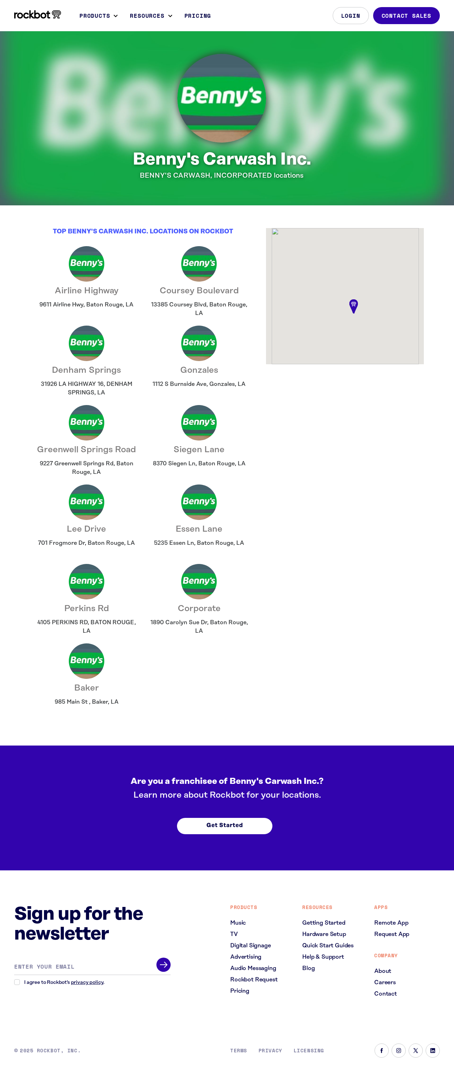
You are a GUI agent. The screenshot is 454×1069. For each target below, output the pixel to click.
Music (238, 923)
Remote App (391, 923)
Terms (238, 1050)
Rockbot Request (254, 979)
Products (94, 15)
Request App (391, 934)
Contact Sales (406, 15)
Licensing (309, 1050)
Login (350, 15)
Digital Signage (250, 945)
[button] (354, 307)
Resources (147, 15)
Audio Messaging (253, 968)
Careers (385, 982)
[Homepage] (37, 14)
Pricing (197, 15)
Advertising (245, 957)
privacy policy (87, 982)
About (382, 971)
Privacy (270, 1050)
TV (234, 934)
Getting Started (323, 923)
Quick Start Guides (328, 945)
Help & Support (323, 957)
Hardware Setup (324, 934)
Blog (308, 968)
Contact (385, 994)
